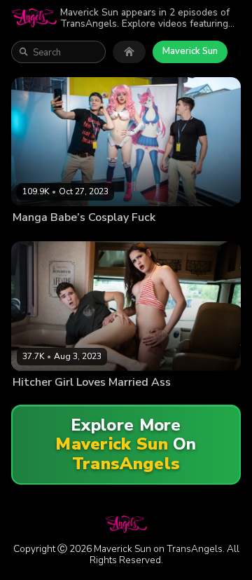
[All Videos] (129, 52)
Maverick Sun (190, 51)
